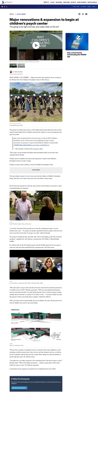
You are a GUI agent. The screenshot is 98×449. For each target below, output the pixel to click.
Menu (46, 2)
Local (52, 2)
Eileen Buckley (18, 72)
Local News (83, 6)
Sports (73, 2)
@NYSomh (40, 140)
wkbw (5, 6)
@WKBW (16, 145)
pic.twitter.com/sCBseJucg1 (41, 145)
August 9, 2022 (38, 149)
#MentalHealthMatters (26, 145)
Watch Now (92, 2)
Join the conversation (19, 388)
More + (94, 6)
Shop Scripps (81, 2)
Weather (66, 2)
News (12, 14)
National (59, 2)
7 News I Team (76, 6)
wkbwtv (3, 6)
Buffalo (89, 6)
